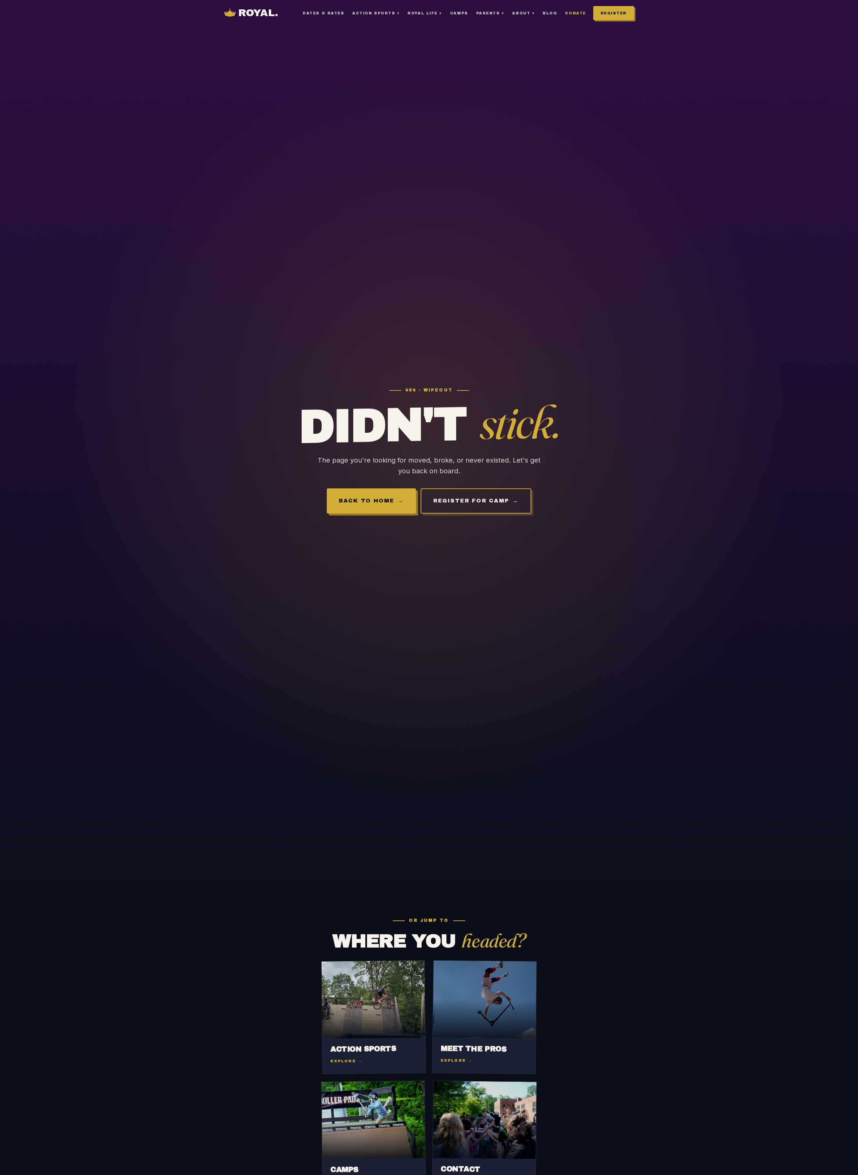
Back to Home (366, 500)
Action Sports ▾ (376, 13)
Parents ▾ (490, 13)
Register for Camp (471, 500)
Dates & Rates (323, 13)
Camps (459, 13)
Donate (575, 13)
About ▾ (523, 13)
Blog (550, 13)
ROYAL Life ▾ (425, 13)
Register (614, 13)
